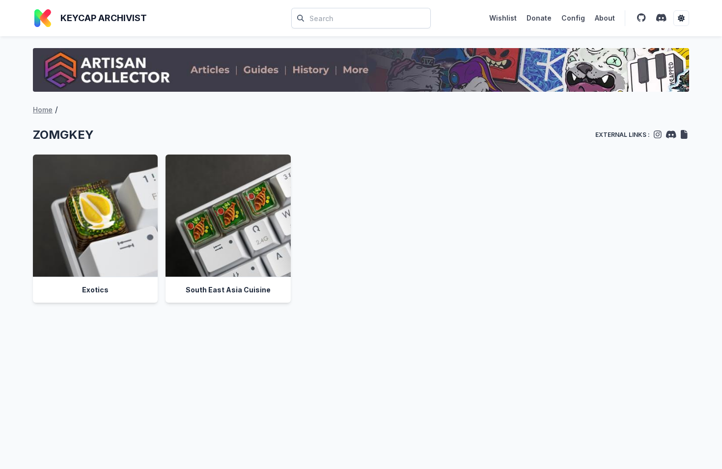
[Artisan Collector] (361, 70)
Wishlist (503, 18)
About (605, 18)
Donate (539, 18)
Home (43, 109)
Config (573, 18)
